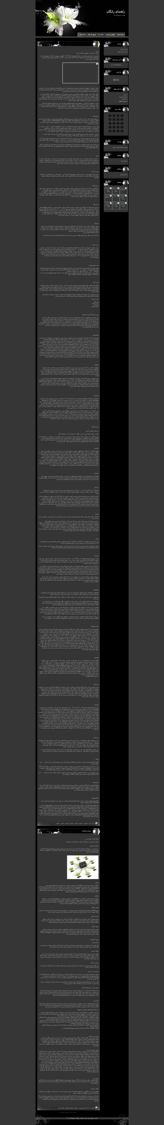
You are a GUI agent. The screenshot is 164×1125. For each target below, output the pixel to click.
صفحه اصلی (120, 34)
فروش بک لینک (92, 34)
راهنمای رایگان (69, 1108)
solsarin (124, 99)
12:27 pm (83, 34)
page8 (85, 823)
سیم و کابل (123, 49)
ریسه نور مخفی (122, 51)
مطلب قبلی (61, 1108)
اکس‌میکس (123, 174)
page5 (76, 823)
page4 (71, 823)
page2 (62, 823)
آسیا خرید (123, 161)
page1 (58, 823)
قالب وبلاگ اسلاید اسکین (119, 147)
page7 (81, 823)
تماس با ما (100, 34)
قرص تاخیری (122, 97)
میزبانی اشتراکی (86, 831)
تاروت (124, 94)
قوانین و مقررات (110, 34)
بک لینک (116, 80)
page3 (67, 823)
